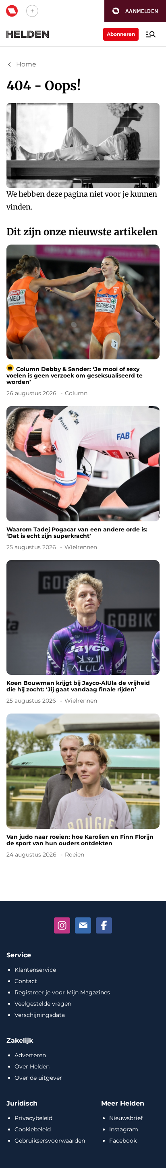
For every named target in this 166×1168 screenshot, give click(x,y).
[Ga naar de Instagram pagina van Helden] (62, 925)
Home (26, 64)
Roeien (74, 854)
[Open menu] (151, 34)
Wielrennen (80, 547)
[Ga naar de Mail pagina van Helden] (83, 925)
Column (76, 393)
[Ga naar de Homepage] (27, 34)
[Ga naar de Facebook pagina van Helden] (104, 925)
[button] (135, 11)
